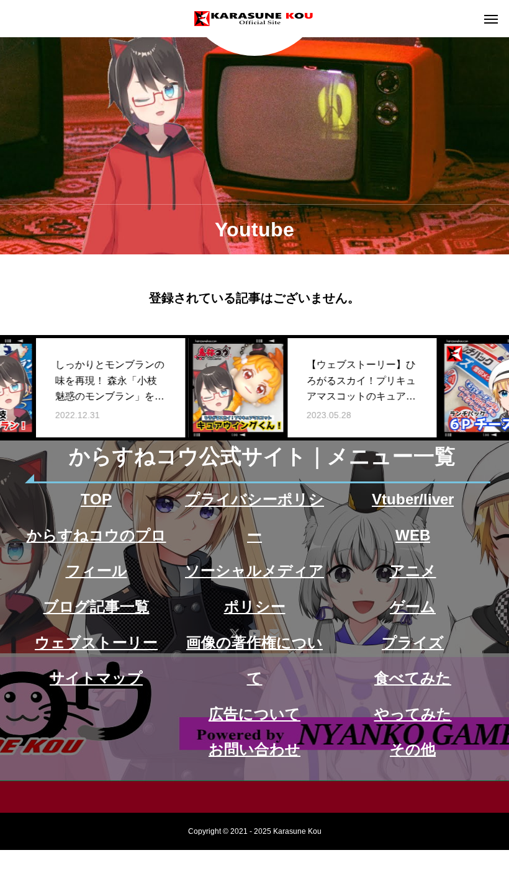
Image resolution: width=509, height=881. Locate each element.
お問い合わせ (254, 749)
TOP (96, 499)
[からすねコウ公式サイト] (254, 18)
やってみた (413, 713)
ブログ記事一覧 (96, 606)
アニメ (413, 570)
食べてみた (412, 677)
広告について (254, 713)
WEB (412, 535)
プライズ (413, 642)
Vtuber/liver (413, 499)
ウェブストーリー (96, 642)
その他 (413, 749)
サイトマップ (96, 677)
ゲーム (413, 606)
